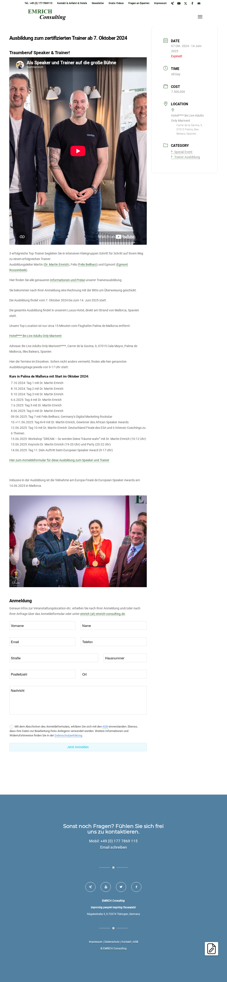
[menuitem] (72, 3)
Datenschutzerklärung (68, 735)
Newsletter (98, 3)
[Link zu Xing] (172, 3)
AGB (105, 726)
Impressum (160, 3)
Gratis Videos (116, 3)
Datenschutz (111, 941)
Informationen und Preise (67, 280)
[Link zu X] (185, 3)
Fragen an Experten (138, 3)
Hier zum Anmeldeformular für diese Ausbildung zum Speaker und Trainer (59, 460)
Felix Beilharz (88, 264)
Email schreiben (113, 847)
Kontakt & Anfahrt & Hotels (72, 3)
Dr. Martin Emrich (56, 264)
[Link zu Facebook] (192, 3)
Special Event (183, 152)
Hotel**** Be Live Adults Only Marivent (35, 336)
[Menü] (200, 17)
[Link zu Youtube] (179, 3)
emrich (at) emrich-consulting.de (102, 614)
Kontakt (126, 941)
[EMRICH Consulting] (48, 17)
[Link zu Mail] (199, 3)
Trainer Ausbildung (187, 157)
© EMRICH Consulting (113, 948)
